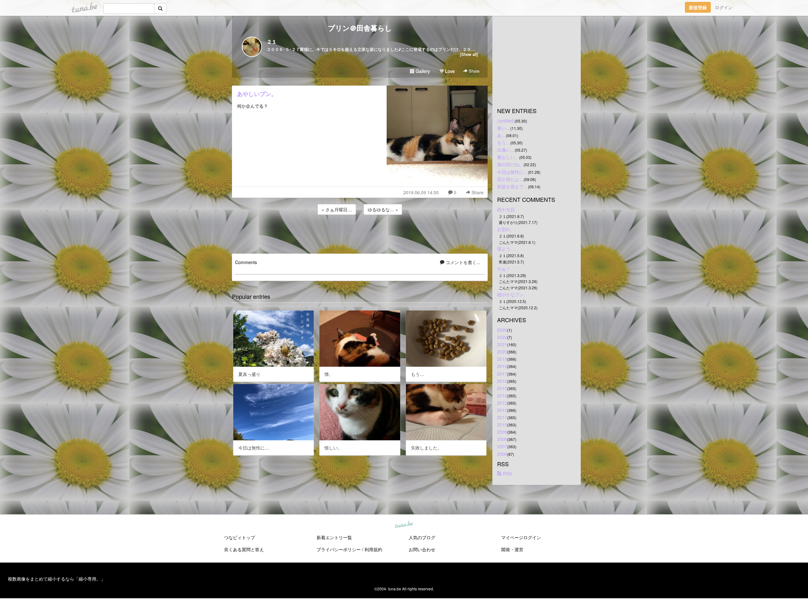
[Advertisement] (360, 233)
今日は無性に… (512, 172)
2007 (502, 446)
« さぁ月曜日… (337, 209)
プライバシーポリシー (339, 549)
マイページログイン (521, 537)
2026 (502, 330)
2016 (502, 381)
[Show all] (469, 54)
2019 (502, 359)
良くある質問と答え (244, 549)
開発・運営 (512, 549)
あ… (501, 135)
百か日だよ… (510, 179)
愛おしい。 (508, 157)
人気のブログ (422, 537)
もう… (503, 142)
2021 (502, 344)
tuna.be (403, 525)
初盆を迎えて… (512, 186)
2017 (502, 374)
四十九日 (506, 209)
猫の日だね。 (510, 164)
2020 (502, 351)
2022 (502, 337)
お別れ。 (506, 229)
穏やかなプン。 (512, 294)
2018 (502, 366)
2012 (502, 410)
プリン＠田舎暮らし (360, 28)
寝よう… (506, 248)
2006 (502, 454)
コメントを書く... (462, 262)
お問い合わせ (422, 549)
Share (473, 71)
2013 (502, 403)
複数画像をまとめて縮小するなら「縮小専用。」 (56, 579)
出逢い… (506, 150)
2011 (502, 417)
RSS (507, 473)
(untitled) (506, 121)
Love (449, 71)
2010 (502, 424)
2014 (502, 395)
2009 (502, 432)
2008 (502, 439)
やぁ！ (503, 268)
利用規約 (373, 549)
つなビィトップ (239, 537)
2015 (502, 388)
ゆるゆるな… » (383, 209)
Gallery (422, 71)
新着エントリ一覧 (334, 537)
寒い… (503, 128)
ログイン (724, 7)
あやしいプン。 (257, 94)
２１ (272, 41)
